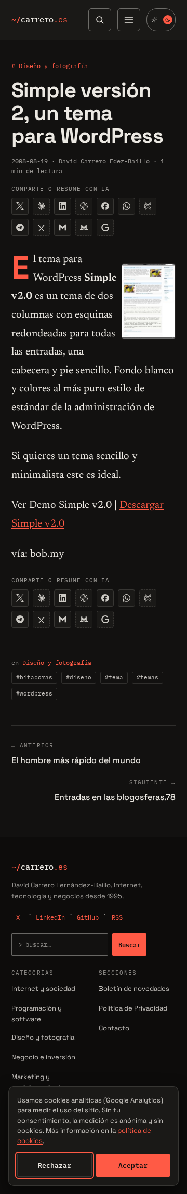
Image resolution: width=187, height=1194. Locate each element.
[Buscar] (99, 19)
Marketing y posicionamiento (38, 1082)
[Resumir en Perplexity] (147, 206)
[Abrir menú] (128, 19)
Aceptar (133, 1165)
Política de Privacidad (133, 1008)
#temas (147, 677)
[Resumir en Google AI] (105, 227)
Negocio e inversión (43, 1057)
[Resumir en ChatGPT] (83, 206)
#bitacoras (34, 677)
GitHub (88, 917)
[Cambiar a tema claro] (161, 19)
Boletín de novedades (134, 988)
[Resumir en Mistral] (83, 227)
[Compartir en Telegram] (20, 227)
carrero (39, 20)
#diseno (78, 677)
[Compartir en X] (20, 206)
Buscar (129, 944)
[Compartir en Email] (62, 227)
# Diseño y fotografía (49, 66)
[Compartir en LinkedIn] (62, 206)
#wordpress (34, 693)
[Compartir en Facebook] (105, 206)
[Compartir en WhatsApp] (126, 206)
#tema (114, 677)
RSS (117, 917)
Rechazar (54, 1165)
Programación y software (36, 1014)
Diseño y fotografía (56, 662)
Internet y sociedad (43, 988)
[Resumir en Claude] (41, 206)
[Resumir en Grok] (41, 227)
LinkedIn (50, 917)
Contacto (114, 1028)
